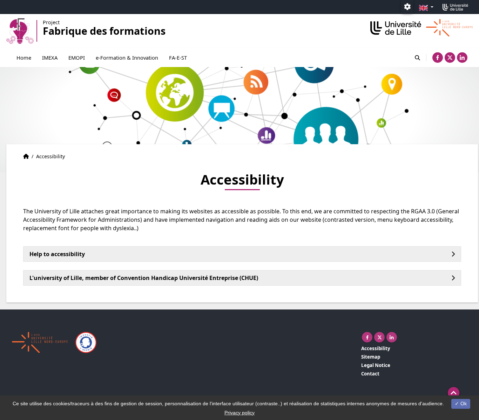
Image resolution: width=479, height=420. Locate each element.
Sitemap (370, 357)
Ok (463, 403)
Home (23, 57)
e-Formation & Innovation (127, 57)
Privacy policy (239, 412)
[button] (453, 393)
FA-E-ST (178, 57)
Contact (370, 374)
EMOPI (76, 57)
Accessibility (375, 348)
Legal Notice (375, 365)
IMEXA (50, 57)
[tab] (242, 254)
